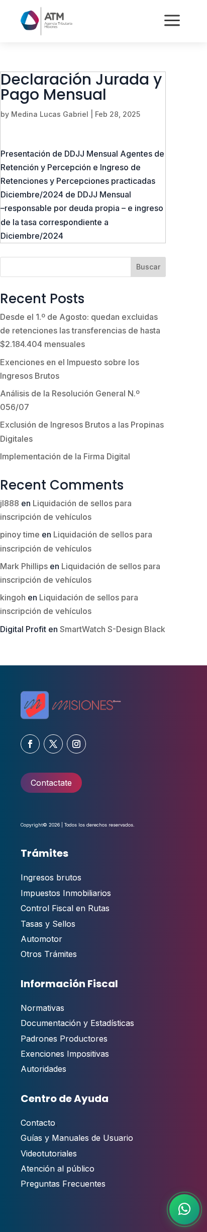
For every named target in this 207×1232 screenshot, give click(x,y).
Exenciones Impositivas (65, 1054)
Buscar (148, 266)
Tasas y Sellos (48, 924)
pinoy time (20, 534)
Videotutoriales (49, 1153)
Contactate (51, 783)
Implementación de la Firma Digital (65, 456)
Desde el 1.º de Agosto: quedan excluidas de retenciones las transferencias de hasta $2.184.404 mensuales (80, 330)
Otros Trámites (49, 954)
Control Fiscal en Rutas (65, 908)
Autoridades (43, 1069)
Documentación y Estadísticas (77, 1023)
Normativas (42, 1008)
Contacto (38, 1123)
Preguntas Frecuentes (63, 1184)
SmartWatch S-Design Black (112, 629)
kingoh (13, 597)
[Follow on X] (53, 744)
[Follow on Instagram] (76, 744)
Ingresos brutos (51, 877)
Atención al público (57, 1168)
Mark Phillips (24, 566)
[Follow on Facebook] (30, 744)
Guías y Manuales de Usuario (77, 1138)
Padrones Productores (64, 1039)
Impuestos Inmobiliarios (66, 893)
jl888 (9, 503)
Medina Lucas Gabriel (49, 114)
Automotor (41, 939)
